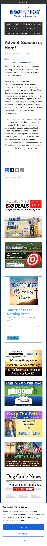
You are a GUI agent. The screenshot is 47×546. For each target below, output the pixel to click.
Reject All (23, 540)
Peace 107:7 (25, 12)
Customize (23, 533)
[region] (23, 524)
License (32, 62)
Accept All (23, 527)
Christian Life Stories (14, 177)
